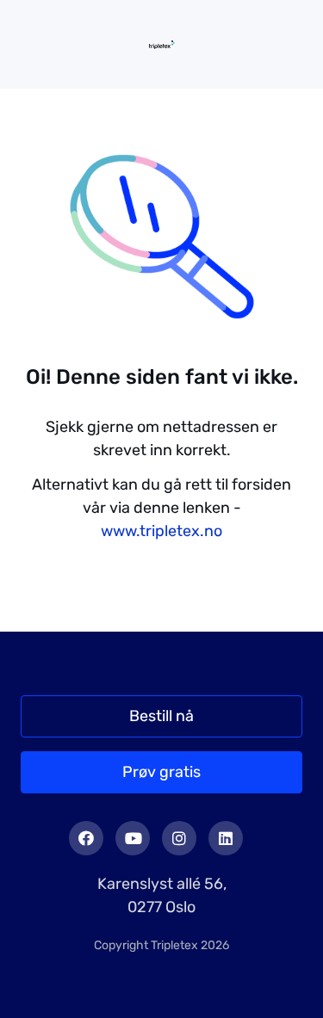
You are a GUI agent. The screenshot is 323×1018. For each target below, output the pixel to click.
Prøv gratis (161, 771)
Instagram (179, 838)
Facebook (86, 838)
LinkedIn (225, 838)
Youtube (132, 838)
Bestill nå (161, 715)
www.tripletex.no (161, 530)
